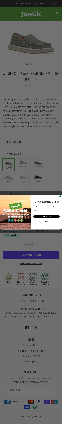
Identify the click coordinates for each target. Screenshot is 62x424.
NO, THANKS (46, 221)
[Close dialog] (60, 196)
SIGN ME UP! (46, 216)
